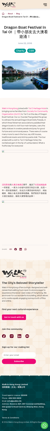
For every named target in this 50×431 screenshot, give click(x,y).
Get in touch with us (14, 317)
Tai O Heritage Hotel (37, 108)
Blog (18, 14)
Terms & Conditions (10, 418)
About (10, 14)
